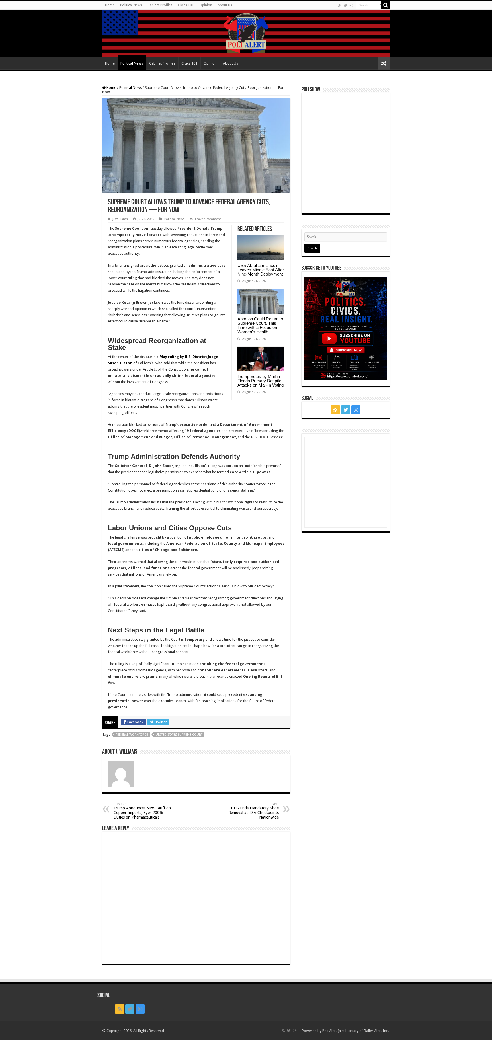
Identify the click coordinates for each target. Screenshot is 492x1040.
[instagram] (351, 5)
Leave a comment (208, 219)
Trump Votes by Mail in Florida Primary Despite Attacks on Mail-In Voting (260, 380)
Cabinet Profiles (159, 5)
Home (109, 5)
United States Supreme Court (179, 735)
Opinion (206, 5)
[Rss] (340, 5)
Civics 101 (186, 5)
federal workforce (132, 735)
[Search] (385, 5)
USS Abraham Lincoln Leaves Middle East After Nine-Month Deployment (260, 269)
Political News (131, 5)
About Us (225, 5)
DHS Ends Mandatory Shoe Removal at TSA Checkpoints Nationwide (253, 810)
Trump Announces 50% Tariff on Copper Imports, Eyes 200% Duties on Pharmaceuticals (142, 810)
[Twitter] (345, 5)
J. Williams (120, 219)
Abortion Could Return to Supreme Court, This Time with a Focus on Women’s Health (260, 325)
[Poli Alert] (246, 33)
